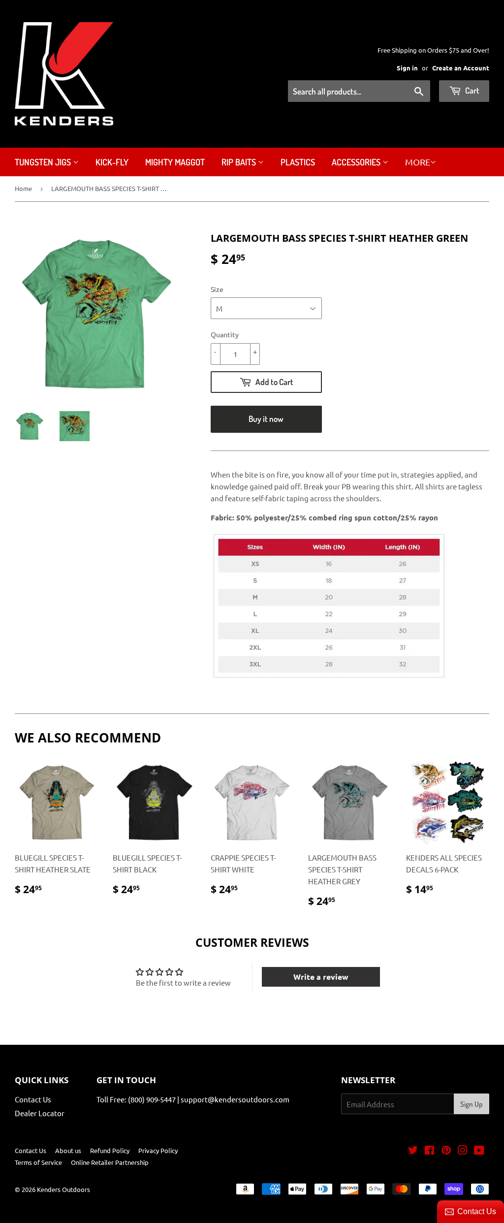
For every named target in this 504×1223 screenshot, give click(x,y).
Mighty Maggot (175, 162)
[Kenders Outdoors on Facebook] (429, 1151)
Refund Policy (109, 1150)
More (417, 162)
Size (217, 289)
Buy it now (266, 419)
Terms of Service (38, 1162)
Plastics (298, 162)
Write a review (320, 976)
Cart (471, 90)
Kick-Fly (111, 162)
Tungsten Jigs (44, 162)
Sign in (407, 68)
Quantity (225, 334)
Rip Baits (239, 162)
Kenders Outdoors (63, 1189)
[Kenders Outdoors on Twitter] (413, 1151)
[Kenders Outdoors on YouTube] (479, 1151)
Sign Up (471, 1104)
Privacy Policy (158, 1150)
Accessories (357, 162)
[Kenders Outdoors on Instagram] (463, 1151)
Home (23, 188)
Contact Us (33, 1099)
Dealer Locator (39, 1113)
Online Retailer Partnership (110, 1162)
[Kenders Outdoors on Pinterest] (446, 1151)
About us (68, 1150)
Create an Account (460, 68)
